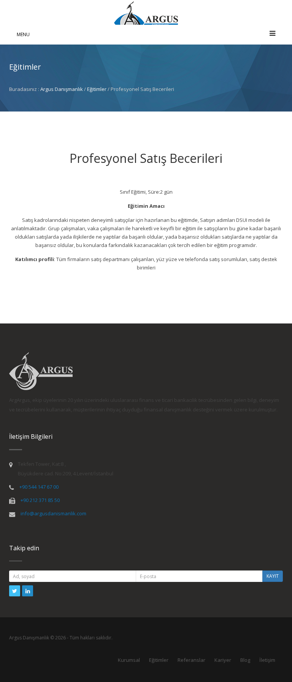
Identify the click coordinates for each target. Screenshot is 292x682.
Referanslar (191, 660)
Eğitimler (96, 89)
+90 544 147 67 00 (39, 486)
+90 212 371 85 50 (40, 500)
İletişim (267, 660)
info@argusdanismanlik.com (53, 513)
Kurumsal (129, 660)
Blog (245, 660)
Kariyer (222, 660)
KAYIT (273, 576)
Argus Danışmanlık (61, 89)
